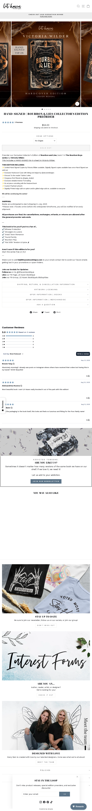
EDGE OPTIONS (45, 136)
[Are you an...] (46, 655)
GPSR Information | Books (46, 294)
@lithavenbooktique (25, 272)
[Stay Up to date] (46, 588)
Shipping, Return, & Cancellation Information (46, 284)
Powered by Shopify (46, 809)
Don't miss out (46, 625)
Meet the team (46, 762)
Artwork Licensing (46, 289)
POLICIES (45, 770)
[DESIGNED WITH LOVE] (46, 725)
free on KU (20, 252)
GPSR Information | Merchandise (46, 300)
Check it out (46, 695)
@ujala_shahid (28, 178)
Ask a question (46, 305)
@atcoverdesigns (48, 173)
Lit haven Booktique (26, 275)
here (70, 167)
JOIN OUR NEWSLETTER (46, 481)
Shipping (37, 128)
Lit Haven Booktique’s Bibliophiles (33, 277)
